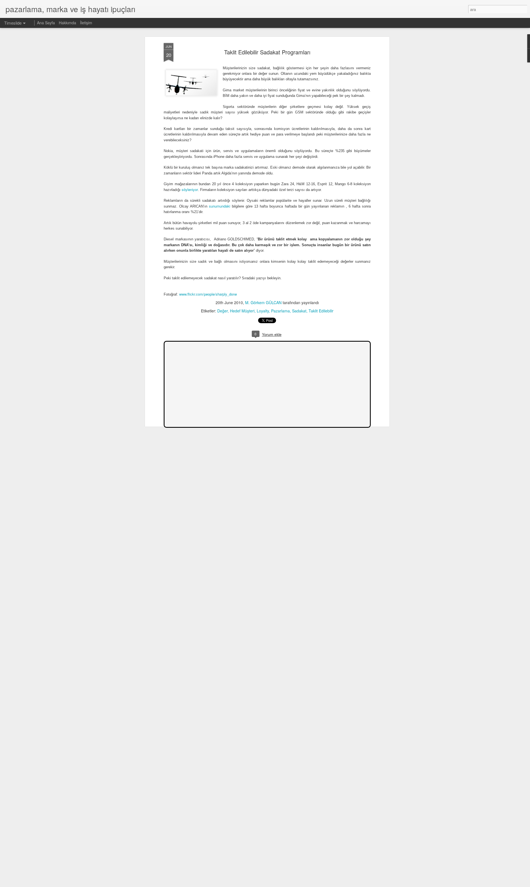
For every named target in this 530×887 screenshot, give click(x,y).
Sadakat (299, 311)
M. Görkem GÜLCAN (263, 302)
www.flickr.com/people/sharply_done (208, 294)
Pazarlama (280, 311)
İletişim (86, 22)
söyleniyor (190, 189)
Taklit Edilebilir (321, 311)
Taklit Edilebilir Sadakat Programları (267, 52)
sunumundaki (219, 206)
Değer (222, 311)
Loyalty (263, 311)
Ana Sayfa (46, 22)
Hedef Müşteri (242, 311)
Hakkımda (67, 22)
